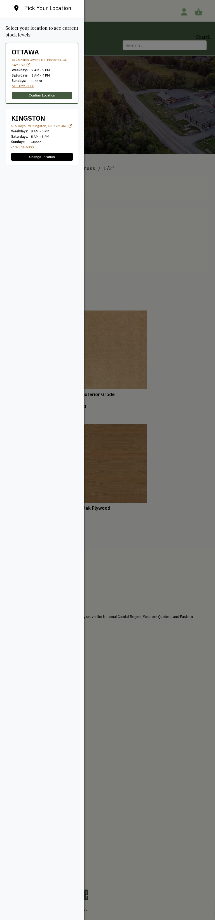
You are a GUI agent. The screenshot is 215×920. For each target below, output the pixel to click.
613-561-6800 (22, 147)
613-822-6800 (23, 86)
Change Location (42, 157)
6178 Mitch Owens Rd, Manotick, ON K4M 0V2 (39, 62)
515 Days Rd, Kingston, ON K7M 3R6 (39, 126)
